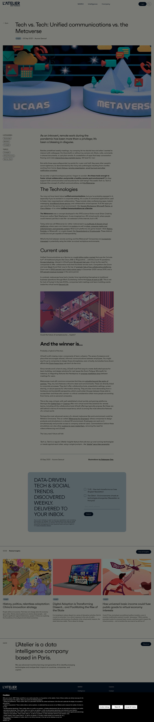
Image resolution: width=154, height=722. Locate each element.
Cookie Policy (7, 719)
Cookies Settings (104, 707)
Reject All (117, 707)
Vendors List (6, 720)
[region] (77, 707)
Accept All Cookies (130, 707)
